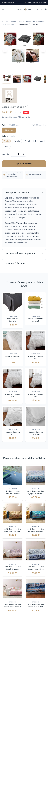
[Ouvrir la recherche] (38, 9)
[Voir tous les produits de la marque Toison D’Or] (9, 95)
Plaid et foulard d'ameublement (32, 21)
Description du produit (17, 192)
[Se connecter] (42, 9)
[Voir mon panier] (46, 9)
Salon (13, 21)
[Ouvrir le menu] (3, 9)
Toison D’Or (9, 24)
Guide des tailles (40, 125)
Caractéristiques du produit (20, 253)
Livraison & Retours (15, 263)
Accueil (5, 21)
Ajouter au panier (24, 163)
